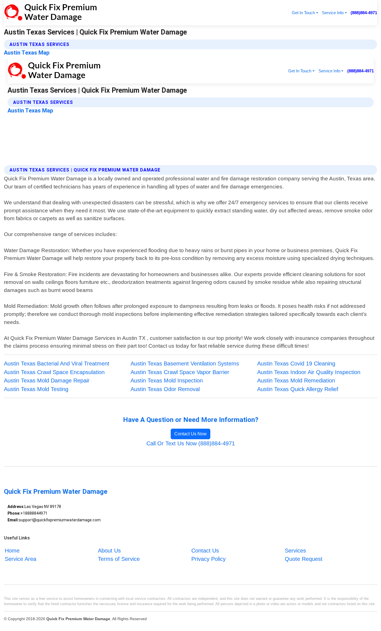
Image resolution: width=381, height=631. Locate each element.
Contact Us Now (190, 433)
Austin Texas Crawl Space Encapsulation (54, 372)
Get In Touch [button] (303, 12)
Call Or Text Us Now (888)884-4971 (190, 443)
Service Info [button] (333, 12)
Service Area (20, 559)
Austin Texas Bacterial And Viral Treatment (56, 363)
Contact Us (205, 550)
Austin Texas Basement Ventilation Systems (185, 363)
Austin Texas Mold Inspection (167, 380)
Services (295, 550)
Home (12, 550)
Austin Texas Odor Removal (165, 389)
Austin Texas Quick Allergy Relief (297, 389)
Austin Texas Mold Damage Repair (47, 380)
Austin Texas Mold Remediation (296, 380)
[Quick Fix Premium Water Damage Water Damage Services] (50, 12)
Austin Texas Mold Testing (36, 389)
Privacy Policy (208, 559)
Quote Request (303, 559)
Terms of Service (119, 559)
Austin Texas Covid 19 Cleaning (296, 363)
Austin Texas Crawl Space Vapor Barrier (180, 372)
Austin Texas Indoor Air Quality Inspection (308, 372)
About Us (109, 550)
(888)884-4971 (364, 12)
